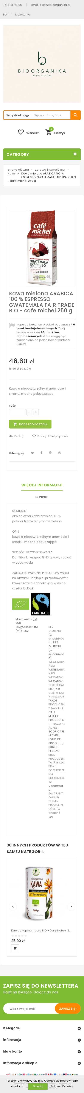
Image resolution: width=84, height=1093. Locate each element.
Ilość (12, 406)
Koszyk (55, 132)
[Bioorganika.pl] (42, 64)
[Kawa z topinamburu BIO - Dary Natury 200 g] (38, 893)
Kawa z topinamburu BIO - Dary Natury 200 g (42, 930)
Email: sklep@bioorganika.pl (50, 4)
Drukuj (16, 436)
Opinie (41, 496)
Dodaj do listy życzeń (50, 436)
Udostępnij (17, 453)
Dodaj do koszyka (30, 424)
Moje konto (22, 14)
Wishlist (28, 132)
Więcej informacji (41, 485)
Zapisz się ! (67, 1009)
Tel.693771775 (12, 4)
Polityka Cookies (62, 1086)
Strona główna (18, 169)
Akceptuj (38, 1086)
